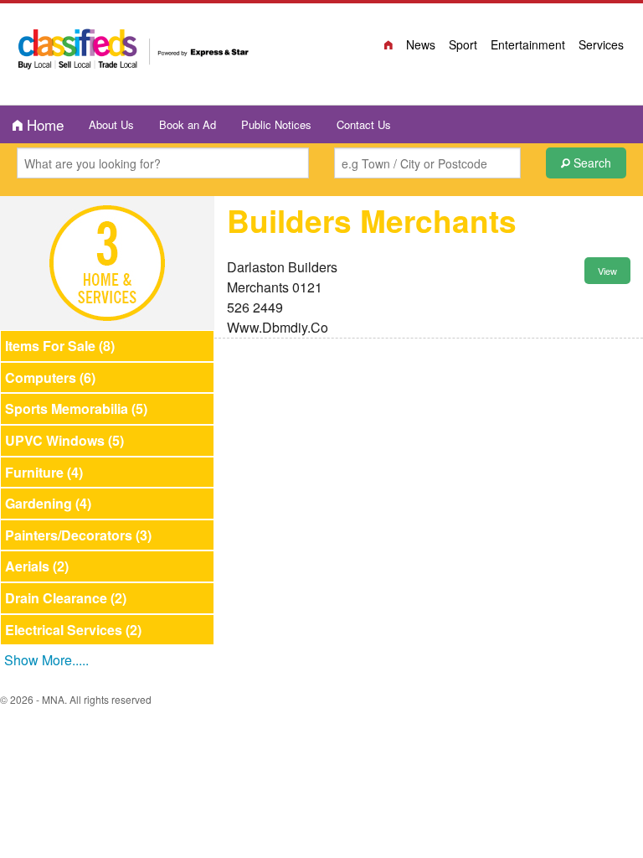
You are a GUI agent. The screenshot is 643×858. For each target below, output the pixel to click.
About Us (111, 124)
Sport (463, 44)
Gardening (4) (48, 503)
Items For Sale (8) (60, 345)
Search (590, 162)
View (607, 270)
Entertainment (528, 44)
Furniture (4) (44, 472)
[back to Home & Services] (107, 261)
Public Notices (276, 124)
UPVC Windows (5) (64, 440)
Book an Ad (187, 124)
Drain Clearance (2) (65, 597)
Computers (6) (50, 377)
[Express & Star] (134, 52)
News (420, 44)
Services (601, 44)
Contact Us (364, 124)
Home (43, 124)
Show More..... (46, 659)
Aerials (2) (37, 566)
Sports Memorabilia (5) (76, 408)
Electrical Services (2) (73, 629)
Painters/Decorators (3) (78, 535)
